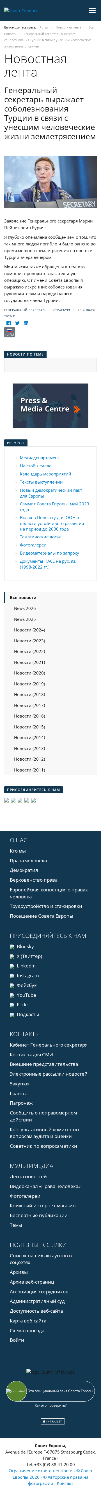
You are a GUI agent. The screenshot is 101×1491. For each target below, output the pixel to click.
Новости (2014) (29, 737)
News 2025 (25, 619)
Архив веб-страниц (32, 1282)
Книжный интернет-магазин (43, 1205)
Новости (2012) (29, 759)
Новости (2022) (29, 651)
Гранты (18, 1093)
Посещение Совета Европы (41, 916)
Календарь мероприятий (45, 474)
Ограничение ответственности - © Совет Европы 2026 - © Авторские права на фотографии (51, 1477)
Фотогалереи (33, 545)
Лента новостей (28, 1176)
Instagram (27, 975)
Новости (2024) (29, 630)
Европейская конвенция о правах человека (49, 893)
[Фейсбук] (8, 323)
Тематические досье (40, 536)
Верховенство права (34, 880)
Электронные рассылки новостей (49, 1074)
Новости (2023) (29, 640)
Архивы (19, 1272)
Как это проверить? (50, 1405)
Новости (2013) (29, 748)
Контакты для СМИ (31, 1054)
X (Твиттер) (29, 956)
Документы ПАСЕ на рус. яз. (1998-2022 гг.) (48, 564)
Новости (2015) (29, 727)
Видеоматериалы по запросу (49, 553)
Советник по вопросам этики (43, 1146)
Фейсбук (26, 985)
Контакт (65, 1483)
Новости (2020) (29, 673)
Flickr (22, 1004)
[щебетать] (17, 323)
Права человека (28, 860)
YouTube (26, 995)
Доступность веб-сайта (36, 1311)
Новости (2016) (29, 716)
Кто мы (18, 851)
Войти (17, 1340)
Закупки (19, 1083)
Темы (16, 1225)
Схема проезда (27, 1330)
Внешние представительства (44, 1064)
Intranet (53, 1421)
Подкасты (27, 1014)
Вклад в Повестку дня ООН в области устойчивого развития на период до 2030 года (52, 523)
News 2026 (25, 608)
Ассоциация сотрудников (39, 1291)
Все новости (23, 597)
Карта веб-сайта (28, 1320)
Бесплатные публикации (39, 1215)
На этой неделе (35, 465)
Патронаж (21, 1103)
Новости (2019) (29, 684)
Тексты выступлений (41, 482)
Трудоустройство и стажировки (46, 906)
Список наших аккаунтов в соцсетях (41, 1259)
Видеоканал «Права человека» (45, 1186)
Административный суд (37, 1301)
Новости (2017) (29, 705)
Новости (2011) (29, 770)
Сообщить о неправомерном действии (43, 1116)
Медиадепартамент (40, 457)
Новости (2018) (29, 694)
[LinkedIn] (26, 323)
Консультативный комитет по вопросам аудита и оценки (44, 1133)
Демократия (24, 870)
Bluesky (25, 946)
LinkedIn (26, 965)
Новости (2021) (29, 662)
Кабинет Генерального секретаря (49, 1045)
